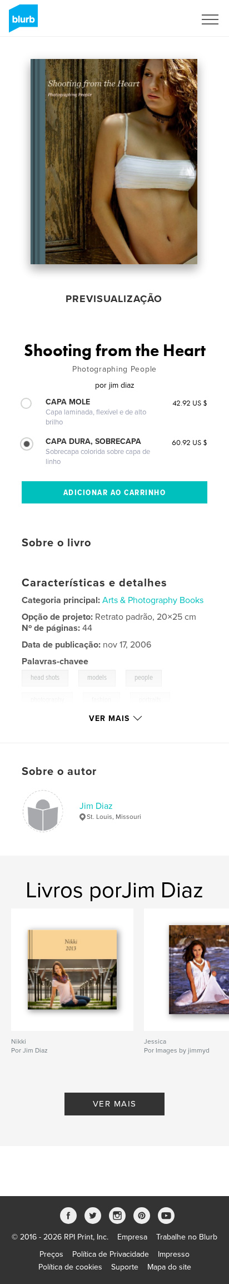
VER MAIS (115, 1104)
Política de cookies (70, 1267)
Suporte (124, 1267)
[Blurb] (21, 22)
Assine (168, 19)
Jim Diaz (96, 806)
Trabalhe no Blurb (186, 1237)
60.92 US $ (189, 442)
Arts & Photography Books (152, 600)
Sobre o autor (59, 771)
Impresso (174, 1254)
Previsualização (114, 299)
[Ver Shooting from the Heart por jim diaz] (114, 161)
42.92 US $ (189, 403)
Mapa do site (169, 1267)
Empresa (132, 1237)
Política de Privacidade (110, 1254)
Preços (51, 1254)
